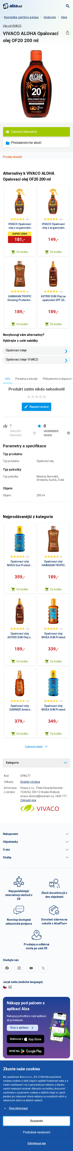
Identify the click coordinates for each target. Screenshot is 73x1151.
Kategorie (12, 762)
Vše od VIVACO (12, 25)
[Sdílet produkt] (67, 32)
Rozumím (36, 1121)
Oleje (64, 17)
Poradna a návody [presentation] (26, 378)
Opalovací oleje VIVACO (22, 359)
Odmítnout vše (36, 1143)
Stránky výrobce (30, 781)
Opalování (50, 17)
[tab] (7, 378)
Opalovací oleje (16, 350)
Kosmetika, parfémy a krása (21, 17)
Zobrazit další (33, 746)
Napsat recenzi (39, 406)
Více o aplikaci (19, 1027)
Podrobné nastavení (36, 1132)
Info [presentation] (7, 378)
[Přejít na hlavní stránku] (12, 6)
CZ (10, 986)
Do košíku (22, 251)
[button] (36, 834)
